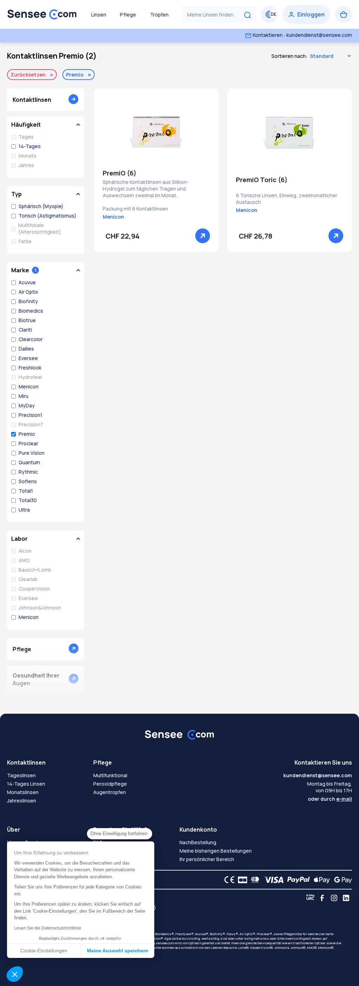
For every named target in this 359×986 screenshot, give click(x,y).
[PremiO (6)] (156, 133)
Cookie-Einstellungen (43, 950)
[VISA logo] (272, 879)
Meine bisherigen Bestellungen (216, 850)
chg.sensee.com (161, 943)
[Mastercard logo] (253, 879)
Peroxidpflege (110, 783)
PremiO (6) (119, 173)
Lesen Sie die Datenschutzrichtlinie (47, 928)
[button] (14, 974)
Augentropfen (109, 792)
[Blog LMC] (310, 898)
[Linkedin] (346, 898)
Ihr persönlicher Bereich (207, 859)
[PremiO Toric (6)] (289, 133)
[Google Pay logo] (341, 879)
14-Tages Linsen (26, 783)
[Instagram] (334, 898)
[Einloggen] (306, 14)
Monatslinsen (23, 792)
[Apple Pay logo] (320, 879)
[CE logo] (227, 879)
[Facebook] (322, 898)
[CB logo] (240, 879)
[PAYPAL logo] (297, 879)
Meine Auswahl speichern (117, 950)
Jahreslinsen (21, 800)
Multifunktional (110, 775)
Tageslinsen (21, 775)
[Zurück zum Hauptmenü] (42, 14)
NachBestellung (198, 842)
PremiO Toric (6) (261, 179)
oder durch (330, 798)
